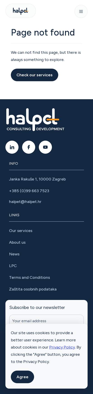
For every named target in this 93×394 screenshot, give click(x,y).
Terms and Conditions (29, 277)
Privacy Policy (62, 347)
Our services (20, 230)
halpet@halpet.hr (25, 201)
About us (17, 242)
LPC (13, 265)
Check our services (34, 74)
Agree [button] (22, 376)
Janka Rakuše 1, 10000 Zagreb (37, 179)
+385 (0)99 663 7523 (29, 190)
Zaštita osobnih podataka (33, 289)
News (14, 254)
